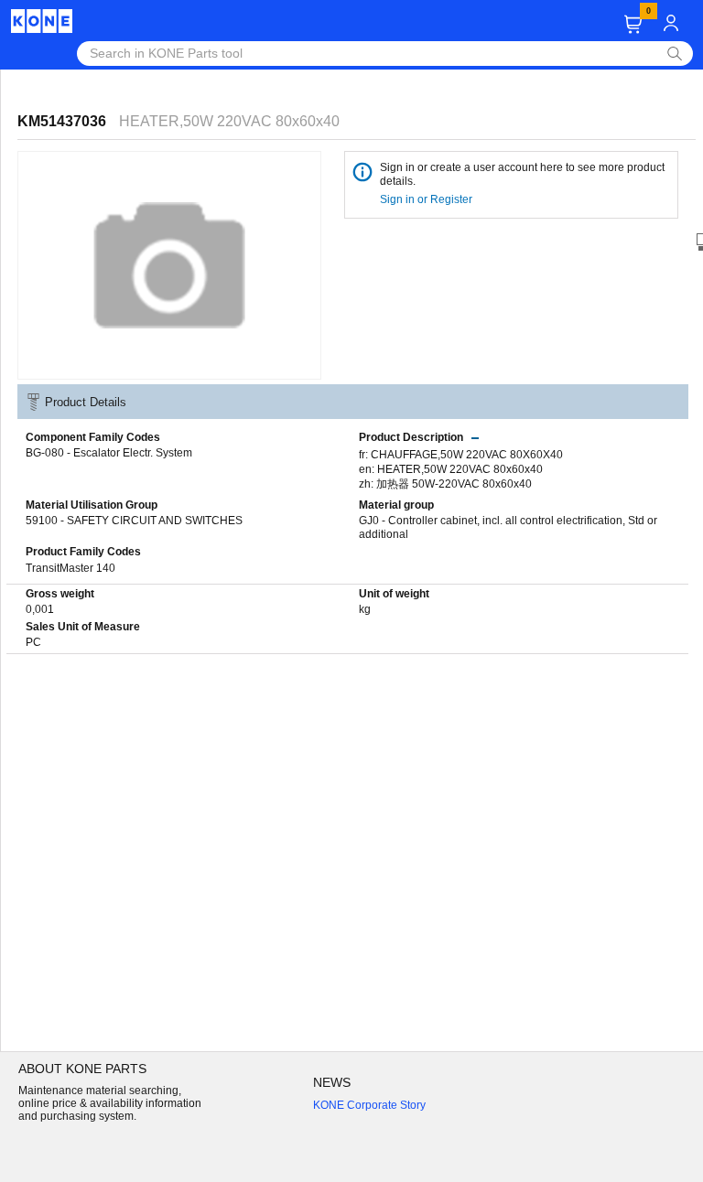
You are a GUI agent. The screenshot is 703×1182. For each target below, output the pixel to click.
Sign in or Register (427, 199)
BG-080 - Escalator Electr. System (109, 452)
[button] (633, 24)
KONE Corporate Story (369, 1105)
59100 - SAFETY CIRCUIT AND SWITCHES (134, 520)
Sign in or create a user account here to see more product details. (522, 174)
